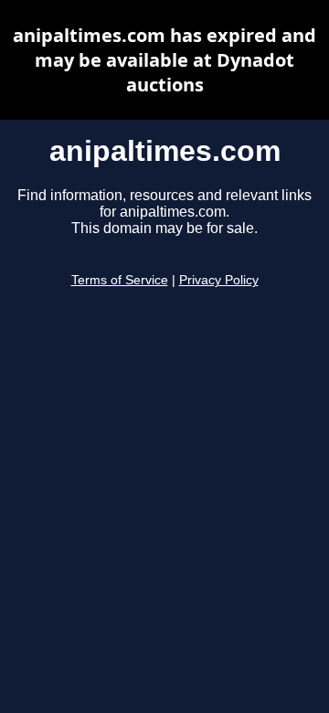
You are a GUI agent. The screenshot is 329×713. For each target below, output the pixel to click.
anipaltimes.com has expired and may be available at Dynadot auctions (164, 60)
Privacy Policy (219, 280)
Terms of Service (119, 280)
